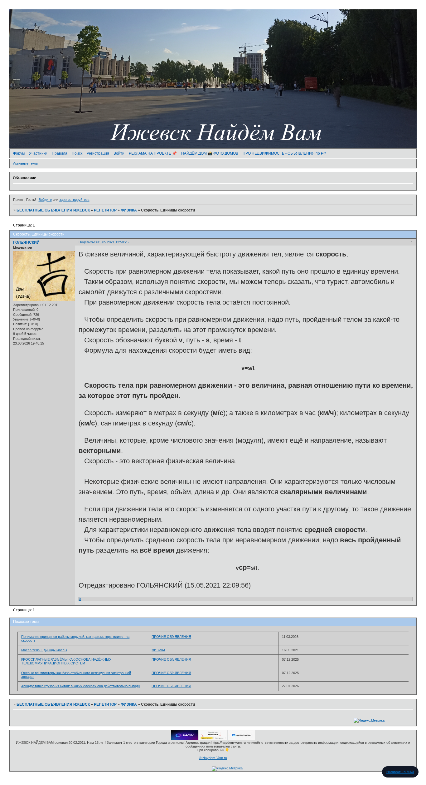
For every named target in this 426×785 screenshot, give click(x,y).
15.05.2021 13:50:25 (113, 242)
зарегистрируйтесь (74, 199)
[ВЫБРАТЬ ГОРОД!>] (213, 739)
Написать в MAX (400, 772)
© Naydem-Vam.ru (213, 758)
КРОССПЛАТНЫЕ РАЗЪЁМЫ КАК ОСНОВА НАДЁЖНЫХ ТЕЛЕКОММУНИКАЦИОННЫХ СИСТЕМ (66, 661)
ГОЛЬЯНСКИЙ (26, 242)
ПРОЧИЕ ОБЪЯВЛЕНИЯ (171, 636)
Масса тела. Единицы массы (44, 650)
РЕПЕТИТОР (105, 210)
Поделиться (88, 242)
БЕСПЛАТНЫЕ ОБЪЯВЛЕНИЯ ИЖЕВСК (53, 210)
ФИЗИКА (129, 210)
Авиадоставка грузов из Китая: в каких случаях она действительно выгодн (80, 686)
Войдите (45, 199)
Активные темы (25, 163)
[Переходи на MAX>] (184, 739)
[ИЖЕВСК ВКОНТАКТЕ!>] (241, 739)
